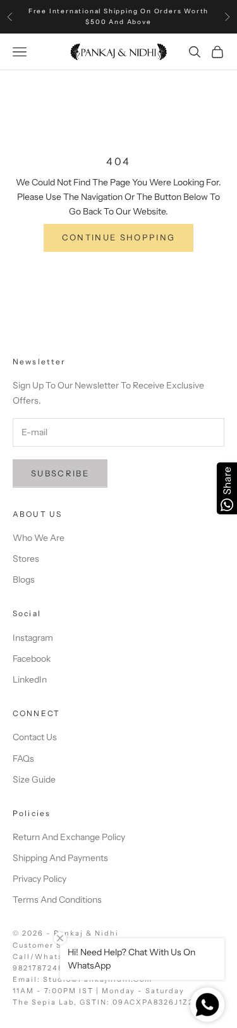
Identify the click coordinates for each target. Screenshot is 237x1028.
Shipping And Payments (60, 858)
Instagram (33, 637)
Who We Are (38, 537)
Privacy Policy (39, 878)
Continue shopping (119, 237)
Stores (26, 558)
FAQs (23, 758)
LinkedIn (30, 679)
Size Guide (34, 779)
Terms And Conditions (57, 899)
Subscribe (60, 473)
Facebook (32, 658)
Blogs (24, 579)
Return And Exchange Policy (69, 837)
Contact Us (35, 737)
